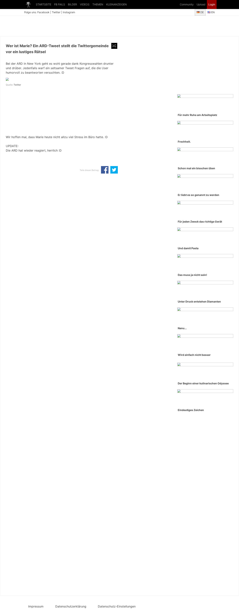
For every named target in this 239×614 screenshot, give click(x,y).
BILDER (72, 4)
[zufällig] (114, 46)
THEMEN (97, 4)
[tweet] (114, 170)
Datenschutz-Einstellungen (117, 606)
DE (202, 12)
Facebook (43, 12)
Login (211, 4)
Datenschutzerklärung (70, 606)
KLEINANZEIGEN (116, 4)
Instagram (69, 12)
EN (212, 12)
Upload (201, 4)
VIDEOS (84, 4)
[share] (104, 170)
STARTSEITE (43, 4)
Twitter (56, 12)
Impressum (36, 606)
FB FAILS (59, 4)
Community (187, 4)
